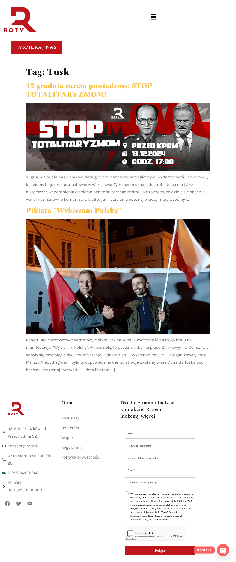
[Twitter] (19, 504)
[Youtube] (30, 504)
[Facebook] (7, 504)
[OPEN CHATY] (223, 550)
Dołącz (160, 550)
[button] (153, 17)
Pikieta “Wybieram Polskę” (73, 210)
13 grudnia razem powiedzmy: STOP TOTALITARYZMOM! (89, 90)
